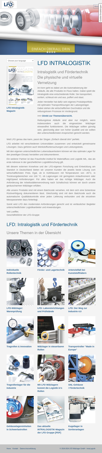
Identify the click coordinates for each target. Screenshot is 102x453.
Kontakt (15, 449)
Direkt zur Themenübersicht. (57, 116)
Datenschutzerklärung (28, 449)
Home (9, 449)
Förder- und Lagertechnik (51, 270)
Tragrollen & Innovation (19, 346)
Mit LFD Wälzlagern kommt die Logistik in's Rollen (49, 388)
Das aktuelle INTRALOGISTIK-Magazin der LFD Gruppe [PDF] (50, 429)
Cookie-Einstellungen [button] (101, 13)
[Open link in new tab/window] (20, 85)
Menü (96, 6)
